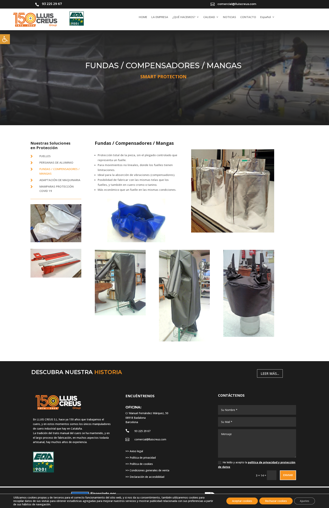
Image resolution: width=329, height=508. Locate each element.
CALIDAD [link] (209, 17)
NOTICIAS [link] (229, 17)
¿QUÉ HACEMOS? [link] (183, 17)
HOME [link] (143, 17)
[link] (5, 39)
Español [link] (265, 17)
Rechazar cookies (276, 501)
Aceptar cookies (242, 501)
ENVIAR (288, 475)
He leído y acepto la (256, 465)
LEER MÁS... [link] (270, 373)
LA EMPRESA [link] (159, 17)
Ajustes (304, 501)
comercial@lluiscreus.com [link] (150, 439)
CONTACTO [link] (248, 17)
